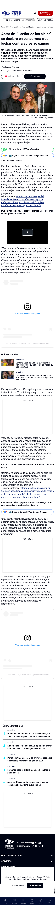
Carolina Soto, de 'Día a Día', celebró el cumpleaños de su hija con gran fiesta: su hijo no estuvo (34, 365)
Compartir (37, 76)
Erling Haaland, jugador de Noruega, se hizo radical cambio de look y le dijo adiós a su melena (34, 377)
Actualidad (15, 27)
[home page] (11, 13)
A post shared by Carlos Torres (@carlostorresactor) (27, 343)
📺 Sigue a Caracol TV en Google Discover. (28, 155)
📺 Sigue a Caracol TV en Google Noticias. (28, 512)
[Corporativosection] (52, 867)
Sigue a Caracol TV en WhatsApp (24, 149)
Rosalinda (11, 766)
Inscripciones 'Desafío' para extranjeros (18, 20)
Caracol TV (5, 27)
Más (49, 902)
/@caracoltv (13, 76)
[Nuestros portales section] (52, 855)
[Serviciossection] (52, 861)
